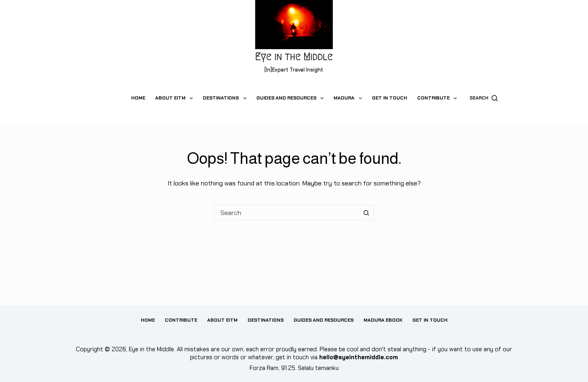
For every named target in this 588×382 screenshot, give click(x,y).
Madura (344, 98)
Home (138, 98)
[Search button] (366, 212)
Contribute (433, 98)
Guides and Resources (286, 98)
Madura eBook (383, 320)
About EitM (170, 98)
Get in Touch (389, 98)
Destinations (221, 98)
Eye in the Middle (294, 56)
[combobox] (286, 213)
